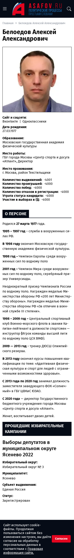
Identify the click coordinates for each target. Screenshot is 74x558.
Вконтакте (10, 121)
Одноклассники (34, 121)
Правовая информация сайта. (23, 551)
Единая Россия (13, 489)
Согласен (61, 538)
